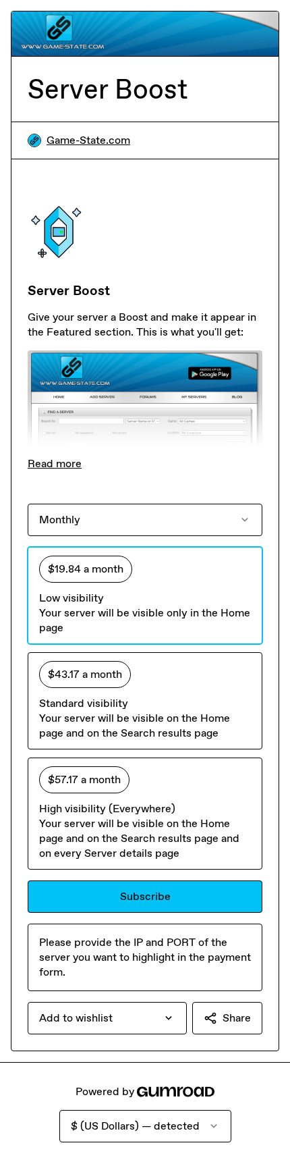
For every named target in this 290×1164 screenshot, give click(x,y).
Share (237, 1017)
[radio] (145, 595)
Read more (55, 463)
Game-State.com (88, 140)
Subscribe (145, 896)
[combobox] (107, 1018)
